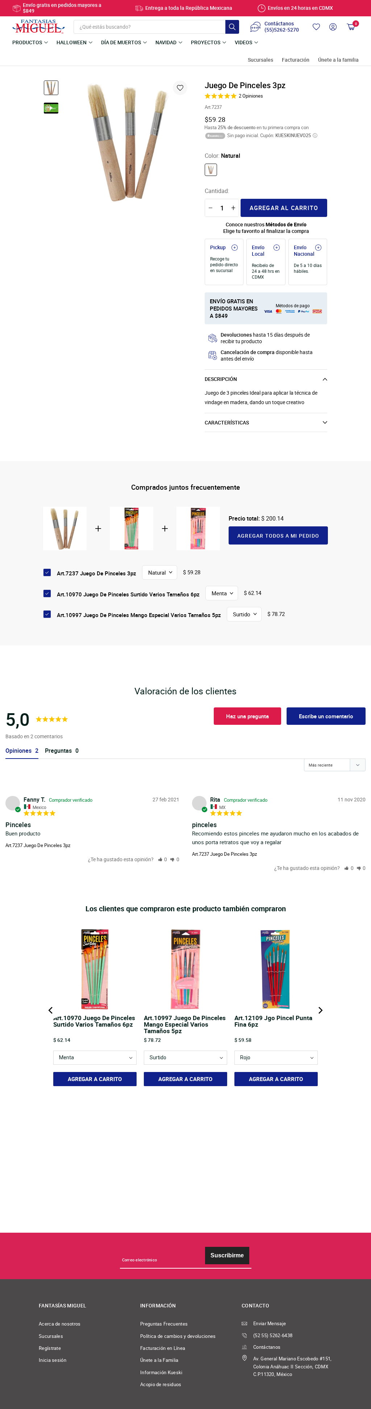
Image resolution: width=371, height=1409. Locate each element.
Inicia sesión (52, 1360)
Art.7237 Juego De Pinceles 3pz (37, 845)
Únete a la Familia (159, 1360)
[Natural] (211, 170)
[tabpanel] (128, 142)
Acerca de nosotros (60, 1324)
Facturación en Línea (162, 1348)
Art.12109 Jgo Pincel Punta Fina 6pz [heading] (273, 1021)
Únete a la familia (338, 60)
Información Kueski (161, 1372)
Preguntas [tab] (58, 751)
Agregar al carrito (284, 208)
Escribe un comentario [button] (326, 716)
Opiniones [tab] (18, 751)
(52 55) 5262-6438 (272, 1335)
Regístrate (50, 1348)
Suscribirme (227, 1255)
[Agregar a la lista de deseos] (180, 88)
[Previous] (51, 1010)
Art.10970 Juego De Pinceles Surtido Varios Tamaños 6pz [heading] (94, 1021)
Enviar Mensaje (269, 1323)
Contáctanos (266, 1347)
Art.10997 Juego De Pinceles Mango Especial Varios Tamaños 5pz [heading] (185, 1024)
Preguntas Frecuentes (164, 1324)
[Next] (320, 1010)
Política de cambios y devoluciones (178, 1336)
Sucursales (260, 60)
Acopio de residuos (161, 1384)
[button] (162, 859)
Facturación (295, 60)
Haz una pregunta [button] (247, 716)
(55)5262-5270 (281, 30)
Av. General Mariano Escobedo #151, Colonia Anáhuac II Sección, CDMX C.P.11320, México (292, 1366)
